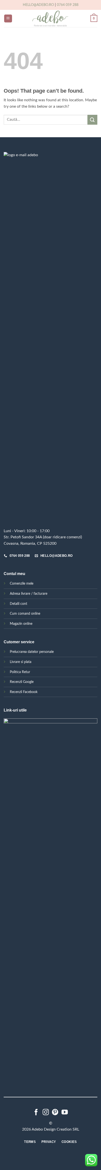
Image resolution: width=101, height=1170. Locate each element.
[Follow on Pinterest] (55, 1112)
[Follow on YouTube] (65, 1112)
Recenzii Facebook (24, 692)
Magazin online (21, 624)
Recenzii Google (22, 682)
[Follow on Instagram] (46, 1112)
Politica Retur (20, 672)
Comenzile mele (21, 583)
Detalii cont (18, 604)
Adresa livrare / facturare (28, 593)
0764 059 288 (67, 5)
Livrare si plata (20, 662)
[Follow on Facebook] (36, 1112)
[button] (8, 19)
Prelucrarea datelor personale (32, 652)
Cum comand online (25, 613)
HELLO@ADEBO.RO (38, 5)
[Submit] (92, 119)
